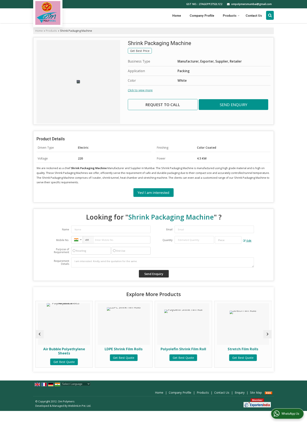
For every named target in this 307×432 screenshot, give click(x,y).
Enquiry (240, 392)
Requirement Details (61, 262)
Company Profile (202, 16)
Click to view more (140, 90)
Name (65, 229)
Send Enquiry (233, 104)
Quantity (167, 240)
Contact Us (254, 16)
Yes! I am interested (153, 192)
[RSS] (268, 392)
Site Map (256, 392)
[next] (267, 334)
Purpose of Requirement (61, 251)
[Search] (270, 15)
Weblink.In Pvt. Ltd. (79, 406)
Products (229, 16)
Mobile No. (62, 240)
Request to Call (162, 104)
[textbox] (228, 240)
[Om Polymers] (47, 13)
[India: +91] (77, 240)
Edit (248, 240)
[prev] (39, 334)
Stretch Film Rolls (237, 349)
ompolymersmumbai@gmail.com (251, 4)
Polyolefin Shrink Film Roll (177, 349)
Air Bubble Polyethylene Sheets (58, 351)
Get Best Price (140, 51)
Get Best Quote (58, 362)
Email (169, 229)
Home (176, 16)
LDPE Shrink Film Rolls (118, 349)
